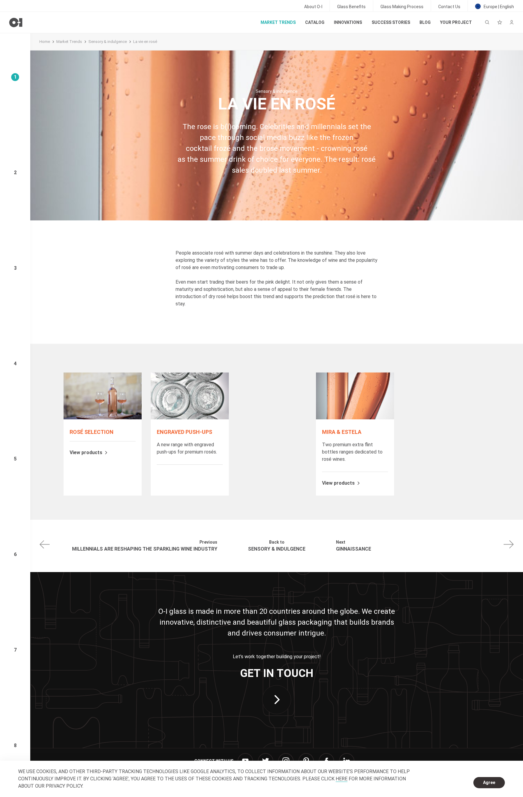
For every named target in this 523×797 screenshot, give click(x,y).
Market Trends (69, 41)
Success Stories (391, 22)
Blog (425, 22)
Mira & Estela (341, 432)
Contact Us (449, 6)
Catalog (314, 22)
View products (86, 452)
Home (44, 41)
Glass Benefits (351, 6)
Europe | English (498, 6)
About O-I (313, 6)
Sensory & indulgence (107, 41)
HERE (341, 779)
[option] (102, 434)
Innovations (348, 22)
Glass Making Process (401, 6)
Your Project (456, 22)
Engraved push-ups (184, 432)
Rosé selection (91, 432)
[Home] (15, 22)
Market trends (278, 22)
